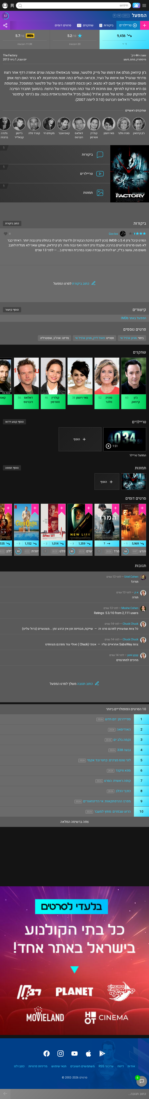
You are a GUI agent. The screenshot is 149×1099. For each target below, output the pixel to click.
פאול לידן (99, 338)
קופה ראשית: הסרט (117, 780)
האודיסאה (124, 729)
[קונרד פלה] (34, 119)
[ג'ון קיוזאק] (138, 119)
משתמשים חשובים (82, 1066)
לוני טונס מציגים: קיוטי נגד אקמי (109, 760)
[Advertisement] (74, 209)
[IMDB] (29, 36)
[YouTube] (74, 1053)
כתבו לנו (19, 1066)
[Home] (135, 5)
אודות (131, 1066)
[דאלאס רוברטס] (78, 119)
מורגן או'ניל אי (83, 338)
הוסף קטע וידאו (14, 422)
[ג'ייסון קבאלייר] (19, 119)
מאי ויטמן (82, 398)
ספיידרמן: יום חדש (118, 719)
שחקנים (86, 25)
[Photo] (133, 481)
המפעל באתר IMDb (133, 318)
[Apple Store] (88, 1053)
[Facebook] (46, 1053)
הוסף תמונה (12, 468)
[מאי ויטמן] (108, 119)
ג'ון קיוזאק (136, 400)
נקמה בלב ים (122, 739)
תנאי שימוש (58, 1066)
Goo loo (113, 234)
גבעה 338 (124, 750)
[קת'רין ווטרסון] (93, 119)
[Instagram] (60, 1053)
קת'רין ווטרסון (55, 400)
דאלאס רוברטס (28, 400)
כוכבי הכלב (123, 791)
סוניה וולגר (109, 400)
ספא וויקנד (123, 770)
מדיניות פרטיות (38, 1066)
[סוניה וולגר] (123, 119)
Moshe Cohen (129, 608)
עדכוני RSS (106, 1066)
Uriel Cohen (131, 577)
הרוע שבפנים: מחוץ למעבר (112, 811)
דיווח (120, 1066)
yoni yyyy (132, 655)
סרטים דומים (63, 25)
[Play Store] (102, 1053)
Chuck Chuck (130, 624)
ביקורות (106, 25)
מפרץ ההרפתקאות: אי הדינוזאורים (107, 801)
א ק (136, 592)
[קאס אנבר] (63, 119)
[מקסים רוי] (49, 119)
